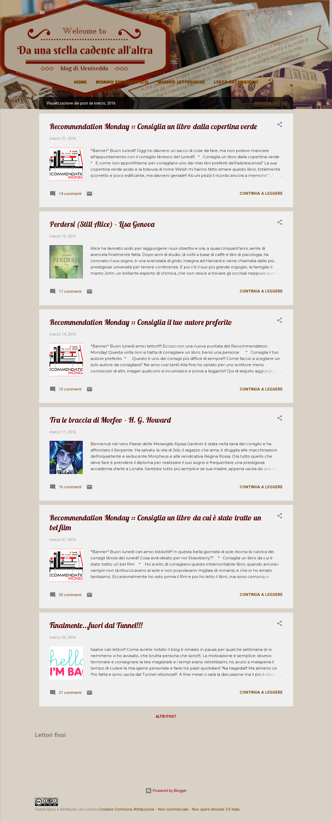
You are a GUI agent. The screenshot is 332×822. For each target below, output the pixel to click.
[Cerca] (290, 14)
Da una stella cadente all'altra (166, 35)
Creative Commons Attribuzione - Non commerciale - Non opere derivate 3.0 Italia (169, 809)
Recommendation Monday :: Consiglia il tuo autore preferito (141, 322)
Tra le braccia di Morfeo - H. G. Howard (110, 420)
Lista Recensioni (236, 82)
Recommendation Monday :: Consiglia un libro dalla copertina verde (153, 126)
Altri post (166, 716)
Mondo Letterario (181, 82)
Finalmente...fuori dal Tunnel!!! (96, 625)
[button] (279, 125)
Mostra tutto (270, 103)
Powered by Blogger (169, 790)
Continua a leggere (261, 193)
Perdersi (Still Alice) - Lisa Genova (102, 224)
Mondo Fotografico (122, 82)
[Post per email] (89, 195)
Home (80, 82)
